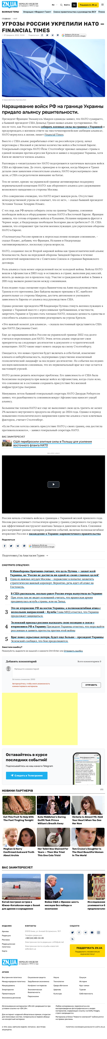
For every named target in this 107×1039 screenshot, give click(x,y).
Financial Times (53, 134)
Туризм (82, 990)
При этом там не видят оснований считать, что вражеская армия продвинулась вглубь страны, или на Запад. (56, 597)
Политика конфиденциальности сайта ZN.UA (85, 1027)
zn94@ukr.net (58, 942)
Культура (58, 994)
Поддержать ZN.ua (88, 5)
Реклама (6, 940)
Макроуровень (8, 985)
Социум (82, 977)
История (83, 981)
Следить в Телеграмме (29, 775)
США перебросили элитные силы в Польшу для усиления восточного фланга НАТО (52, 443)
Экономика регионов (11, 998)
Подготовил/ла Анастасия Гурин (23, 555)
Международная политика (13, 981)
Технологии (59, 981)
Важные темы (10, 12)
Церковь (57, 990)
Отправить (91, 685)
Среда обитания (61, 985)
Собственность (86, 994)
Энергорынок (8, 990)
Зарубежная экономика (38, 981)
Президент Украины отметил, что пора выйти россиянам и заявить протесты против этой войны (57, 626)
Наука (56, 977)
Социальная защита (37, 977)
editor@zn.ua (30, 949)
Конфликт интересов (37, 985)
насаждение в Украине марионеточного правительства (65, 533)
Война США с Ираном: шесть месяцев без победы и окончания (62, 905)
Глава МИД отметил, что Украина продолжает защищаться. (56, 611)
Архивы (5, 931)
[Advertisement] (40, 719)
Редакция (6, 935)
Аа (74, 5)
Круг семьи (84, 985)
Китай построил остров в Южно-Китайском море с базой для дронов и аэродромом (21, 905)
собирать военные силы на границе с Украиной (71, 126)
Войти (67, 5)
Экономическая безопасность (35, 991)
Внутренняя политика (12, 977)
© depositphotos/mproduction (14, 100)
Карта (4, 951)
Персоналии (33, 996)
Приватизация (8, 994)
